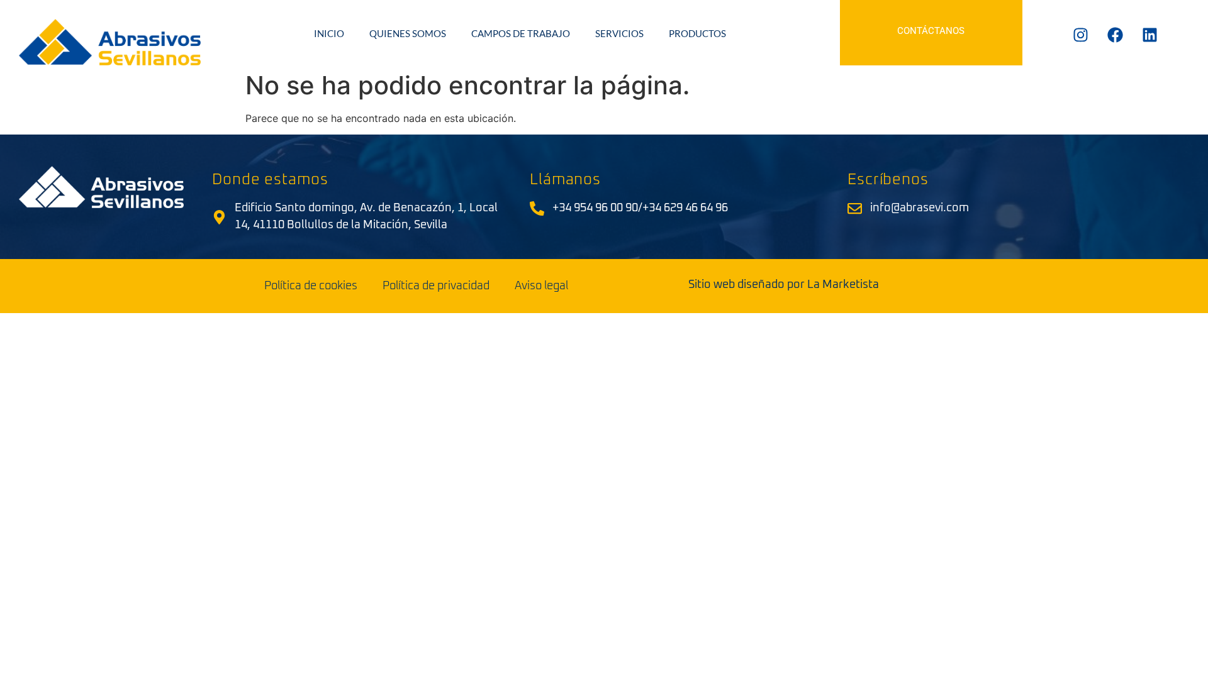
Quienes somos (407, 33)
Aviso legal (541, 286)
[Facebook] (1115, 34)
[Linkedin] (1149, 34)
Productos (697, 33)
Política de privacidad (436, 286)
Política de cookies (310, 286)
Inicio (329, 33)
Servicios (619, 33)
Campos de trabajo (520, 33)
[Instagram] (1080, 34)
